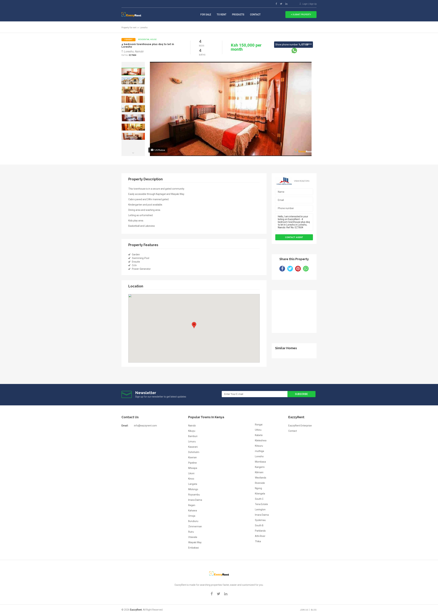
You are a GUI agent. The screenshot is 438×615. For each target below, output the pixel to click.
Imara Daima (195, 500)
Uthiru (258, 429)
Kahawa (192, 510)
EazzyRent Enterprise (300, 425)
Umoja (191, 515)
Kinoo (191, 478)
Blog (314, 609)
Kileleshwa (260, 440)
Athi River (260, 536)
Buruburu (193, 521)
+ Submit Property (301, 14)
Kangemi (260, 467)
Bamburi (192, 436)
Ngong (258, 488)
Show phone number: (293, 44)
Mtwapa (192, 468)
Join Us (304, 609)
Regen (191, 505)
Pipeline (192, 462)
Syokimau (260, 520)
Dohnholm (193, 452)
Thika (258, 541)
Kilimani (259, 472)
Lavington (260, 509)
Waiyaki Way (195, 542)
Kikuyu (191, 431)
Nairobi (192, 425)
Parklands (260, 530)
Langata (192, 484)
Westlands (260, 477)
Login (305, 4)
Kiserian (192, 457)
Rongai (258, 424)
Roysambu (194, 494)
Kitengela (260, 493)
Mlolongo (193, 489)
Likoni (191, 473)
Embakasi (193, 547)
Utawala (192, 537)
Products (238, 14)
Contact (255, 14)
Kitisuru (259, 445)
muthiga (259, 451)
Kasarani (193, 446)
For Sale (205, 14)
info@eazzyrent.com (145, 425)
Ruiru (191, 531)
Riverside (260, 483)
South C (259, 499)
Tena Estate (261, 504)
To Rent (221, 14)
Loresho (259, 456)
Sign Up (313, 4)
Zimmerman (195, 526)
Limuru (192, 441)
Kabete (259, 435)
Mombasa (260, 461)
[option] (133, 71)
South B (259, 525)
